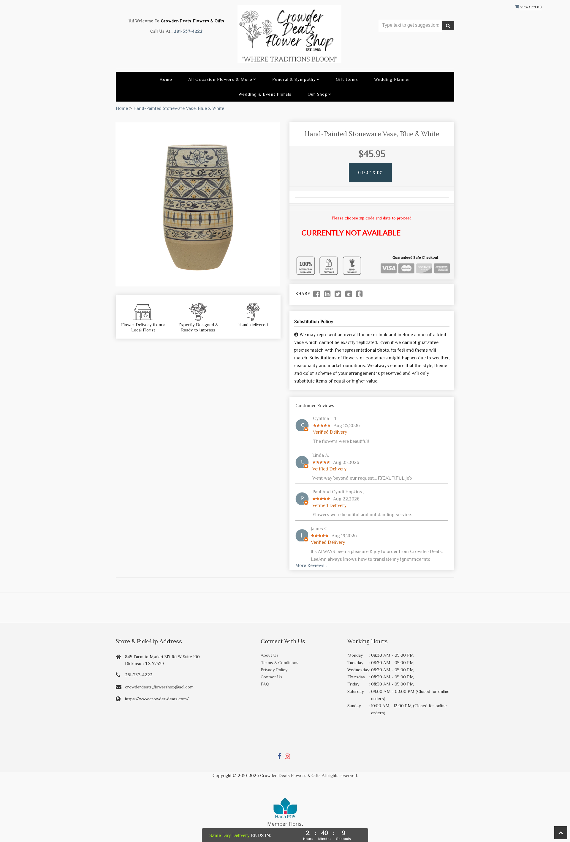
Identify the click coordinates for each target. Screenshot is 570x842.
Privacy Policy (274, 669)
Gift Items (347, 79)
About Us (269, 655)
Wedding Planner (392, 79)
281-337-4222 (188, 31)
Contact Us (271, 676)
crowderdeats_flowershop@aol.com (159, 686)
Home (165, 79)
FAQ (265, 683)
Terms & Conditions (279, 662)
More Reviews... (311, 565)
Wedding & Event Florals (265, 94)
